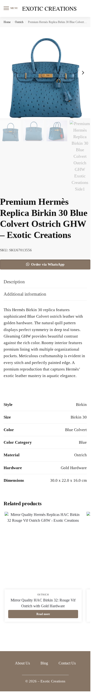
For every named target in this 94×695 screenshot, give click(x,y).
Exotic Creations (49, 8)
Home (7, 22)
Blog (44, 663)
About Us (22, 663)
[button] (45, 264)
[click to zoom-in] (45, 72)
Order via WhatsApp (47, 264)
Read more (43, 614)
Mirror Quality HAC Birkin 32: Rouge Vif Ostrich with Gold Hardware (43, 603)
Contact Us (67, 663)
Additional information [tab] (25, 294)
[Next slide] (83, 73)
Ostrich (19, 22)
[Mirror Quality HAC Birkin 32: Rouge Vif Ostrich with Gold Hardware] (43, 550)
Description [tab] (14, 281)
